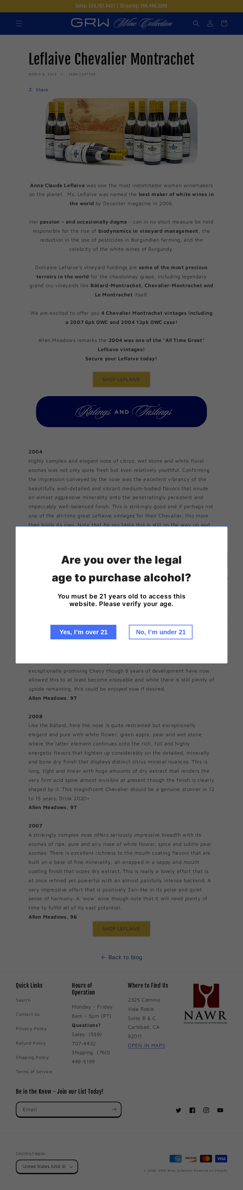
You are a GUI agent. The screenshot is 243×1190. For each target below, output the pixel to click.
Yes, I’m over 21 (83, 632)
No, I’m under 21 (161, 632)
